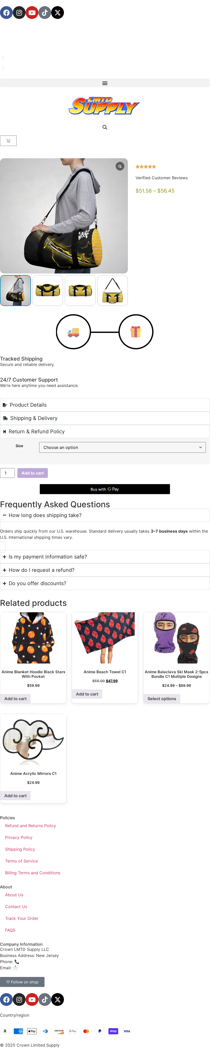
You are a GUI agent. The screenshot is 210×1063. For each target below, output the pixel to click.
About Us (14, 894)
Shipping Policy (20, 849)
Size (19, 446)
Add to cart (32, 473)
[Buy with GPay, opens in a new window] (105, 489)
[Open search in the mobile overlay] (104, 127)
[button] (105, 58)
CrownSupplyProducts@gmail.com (52, 967)
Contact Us (16, 906)
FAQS (10, 930)
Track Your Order (21, 918)
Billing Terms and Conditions (32, 872)
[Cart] (8, 140)
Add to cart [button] (15, 698)
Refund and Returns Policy (30, 825)
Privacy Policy (18, 837)
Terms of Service (21, 861)
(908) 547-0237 (36, 961)
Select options (162, 698)
